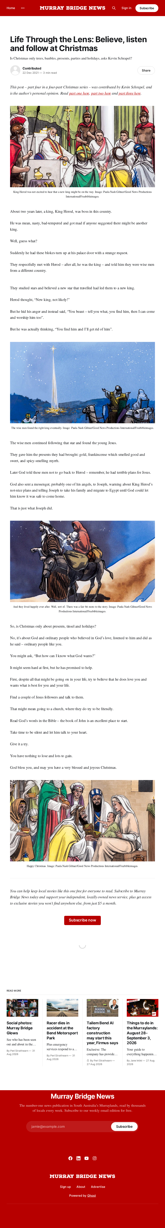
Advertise (98, 1187)
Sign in (126, 8)
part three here (129, 93)
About (80, 1187)
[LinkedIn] (78, 1158)
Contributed (32, 68)
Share (146, 70)
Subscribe (147, 8)
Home (11, 8)
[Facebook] (70, 1158)
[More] (23, 8)
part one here (79, 93)
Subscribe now (82, 920)
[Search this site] (114, 8)
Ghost (91, 1195)
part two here (101, 93)
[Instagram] (95, 1158)
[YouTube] (87, 1158)
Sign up (65, 1187)
